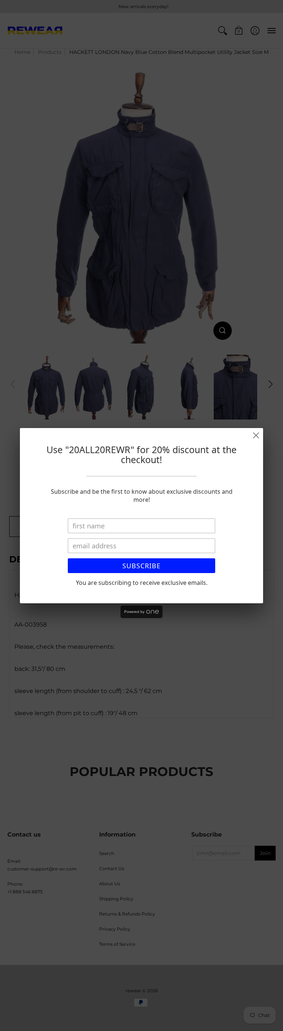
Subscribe (141, 565)
